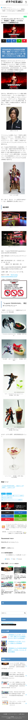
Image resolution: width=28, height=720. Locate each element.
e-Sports (10, 495)
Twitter (14, 559)
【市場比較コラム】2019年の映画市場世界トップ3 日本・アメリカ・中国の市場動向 (17, 649)
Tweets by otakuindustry (7, 623)
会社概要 (5, 714)
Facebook (20, 559)
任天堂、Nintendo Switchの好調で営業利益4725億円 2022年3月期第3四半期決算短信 (13, 694)
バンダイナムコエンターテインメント (10, 499)
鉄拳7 (21, 499)
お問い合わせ (21, 714)
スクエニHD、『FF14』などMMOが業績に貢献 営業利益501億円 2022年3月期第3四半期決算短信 (13, 675)
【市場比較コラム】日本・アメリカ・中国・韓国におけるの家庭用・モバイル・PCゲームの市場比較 (17, 636)
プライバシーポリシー (13, 714)
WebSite (8, 559)
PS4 (22, 495)
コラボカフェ (16, 495)
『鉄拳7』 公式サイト (7, 487)
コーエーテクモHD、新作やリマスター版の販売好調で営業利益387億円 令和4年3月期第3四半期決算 (13, 666)
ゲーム (4, 493)
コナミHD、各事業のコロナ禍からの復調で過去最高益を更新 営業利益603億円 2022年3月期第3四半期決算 (13, 685)
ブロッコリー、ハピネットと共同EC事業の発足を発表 (17, 703)
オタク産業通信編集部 (7, 552)
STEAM (10, 497)
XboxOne (4, 497)
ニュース (9, 493)
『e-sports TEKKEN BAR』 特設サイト (11, 485)
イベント (4, 495)
